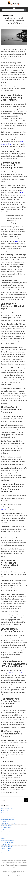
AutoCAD (4, 509)
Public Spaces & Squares (7, 846)
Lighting (3, 838)
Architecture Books (5, 810)
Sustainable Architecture (6, 850)
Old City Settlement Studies (7, 842)
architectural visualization (15, 673)
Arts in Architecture (5, 815)
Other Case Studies (8, 15)
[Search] (25, 10)
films (16, 241)
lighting (21, 192)
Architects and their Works (7, 808)
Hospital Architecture (6, 827)
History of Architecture (6, 825)
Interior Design (4, 834)
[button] (14, 8)
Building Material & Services (8, 817)
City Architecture (5, 821)
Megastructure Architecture (7, 840)
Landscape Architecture (6, 836)
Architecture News (5, 812)
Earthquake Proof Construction (8, 823)
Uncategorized (4, 852)
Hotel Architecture (5, 829)
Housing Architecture (6, 831)
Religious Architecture (6, 848)
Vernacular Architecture (6, 855)
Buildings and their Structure (7, 819)
